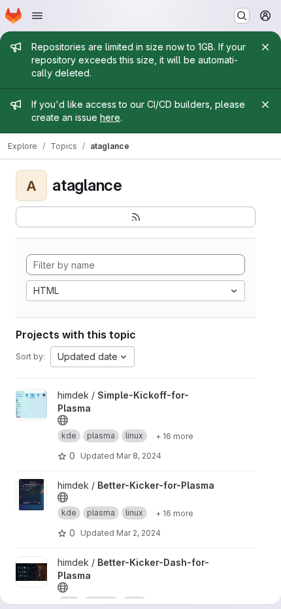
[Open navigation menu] (37, 15)
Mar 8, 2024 (138, 456)
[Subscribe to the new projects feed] (136, 216)
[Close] (265, 47)
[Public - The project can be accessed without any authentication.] (63, 420)
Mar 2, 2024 (138, 533)
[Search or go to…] (242, 16)
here (110, 117)
